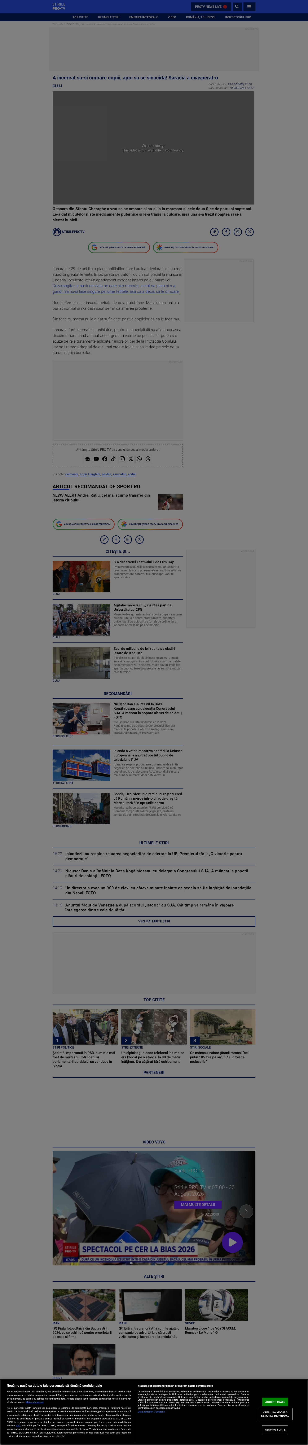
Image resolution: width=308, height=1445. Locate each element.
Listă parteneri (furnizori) (151, 1411)
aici (18, 1425)
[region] (154, 1412)
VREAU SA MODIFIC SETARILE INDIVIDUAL (275, 1414)
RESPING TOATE (275, 1429)
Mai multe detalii (35, 1402)
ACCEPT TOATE (275, 1401)
